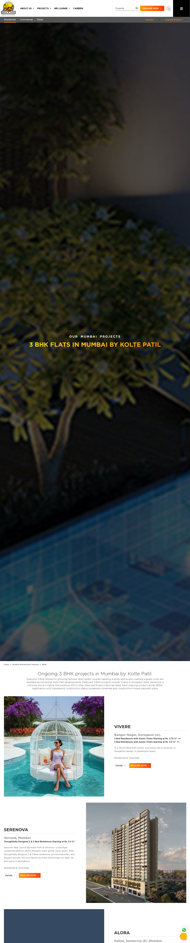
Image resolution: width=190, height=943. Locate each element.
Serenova (16, 829)
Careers (78, 8)
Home (6, 664)
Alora (122, 932)
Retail (40, 19)
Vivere (122, 726)
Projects (43, 8)
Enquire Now (151, 8)
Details (119, 765)
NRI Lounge (60, 8)
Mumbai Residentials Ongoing (25, 664)
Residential (10, 19)
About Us (26, 8)
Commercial (26, 19)
